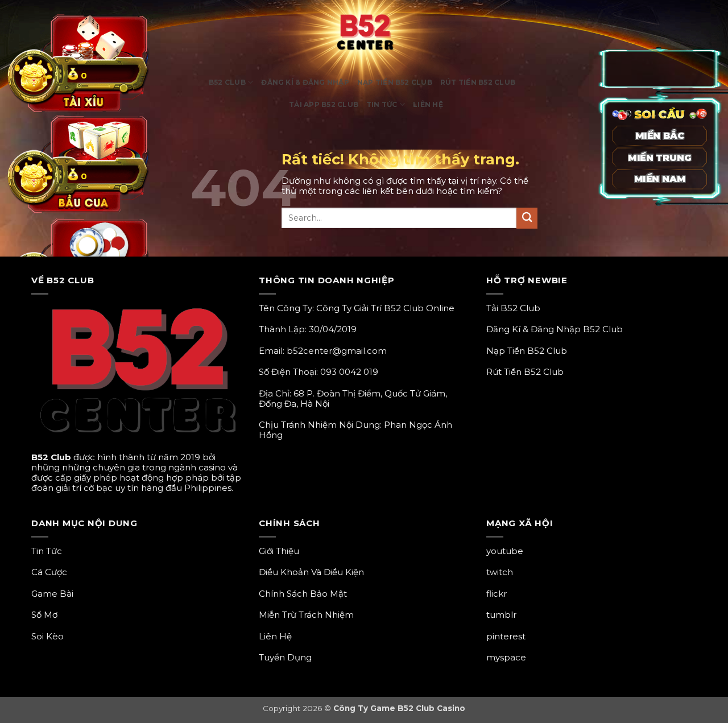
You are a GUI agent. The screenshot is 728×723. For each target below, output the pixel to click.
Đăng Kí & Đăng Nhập (305, 82)
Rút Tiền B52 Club (477, 82)
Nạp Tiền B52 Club (394, 82)
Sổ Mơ (44, 614)
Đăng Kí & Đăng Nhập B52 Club (554, 329)
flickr (496, 593)
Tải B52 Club (513, 308)
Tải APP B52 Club (323, 104)
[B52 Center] (364, 35)
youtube (504, 551)
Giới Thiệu (279, 551)
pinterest (506, 636)
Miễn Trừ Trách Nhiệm (306, 614)
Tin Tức (382, 104)
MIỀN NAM (659, 179)
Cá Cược (49, 572)
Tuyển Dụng (285, 657)
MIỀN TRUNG (659, 157)
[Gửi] (526, 218)
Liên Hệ (428, 104)
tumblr (501, 614)
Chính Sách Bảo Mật (303, 593)
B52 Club (227, 82)
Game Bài (52, 593)
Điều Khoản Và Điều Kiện (311, 572)
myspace (506, 657)
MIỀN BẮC (659, 135)
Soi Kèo (47, 636)
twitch (499, 572)
